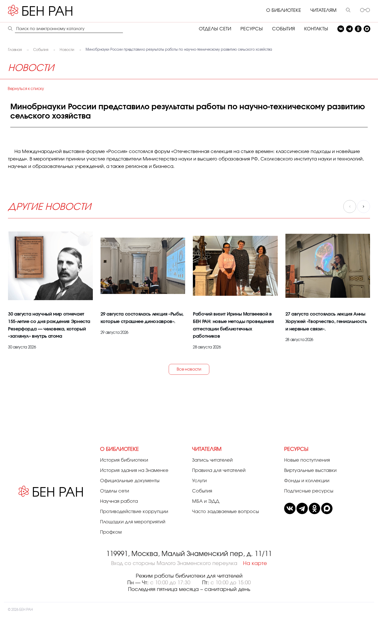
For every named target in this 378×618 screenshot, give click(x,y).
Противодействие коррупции (134, 511)
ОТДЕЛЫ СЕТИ (215, 29)
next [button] (363, 206)
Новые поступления (307, 460)
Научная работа (119, 501)
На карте (255, 563)
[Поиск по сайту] (348, 10)
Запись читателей (212, 460)
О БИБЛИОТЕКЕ (283, 10)
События (202, 491)
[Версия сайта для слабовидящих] (365, 10)
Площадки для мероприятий (132, 522)
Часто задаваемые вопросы (225, 511)
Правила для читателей (219, 470)
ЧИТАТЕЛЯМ (323, 10)
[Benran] (48, 10)
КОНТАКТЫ (316, 29)
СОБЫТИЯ (283, 29)
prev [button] (349, 206)
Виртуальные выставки (310, 470)
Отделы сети (114, 491)
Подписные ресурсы (308, 491)
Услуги (199, 481)
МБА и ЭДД (205, 501)
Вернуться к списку (26, 89)
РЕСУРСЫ (251, 29)
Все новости (189, 369)
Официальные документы (129, 481)
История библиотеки (124, 460)
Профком (111, 532)
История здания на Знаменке (134, 470)
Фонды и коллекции (306, 481)
